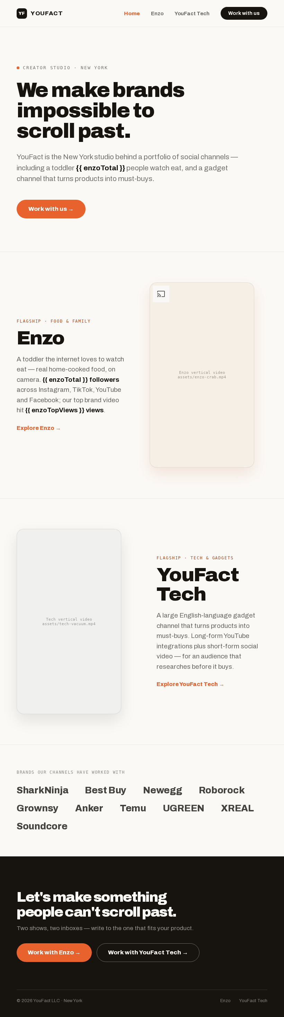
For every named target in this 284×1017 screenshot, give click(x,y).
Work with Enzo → (54, 952)
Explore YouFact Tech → (190, 684)
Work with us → (51, 209)
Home (132, 13)
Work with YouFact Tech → (148, 952)
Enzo (157, 13)
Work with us (244, 13)
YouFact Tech (192, 13)
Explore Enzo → (39, 428)
